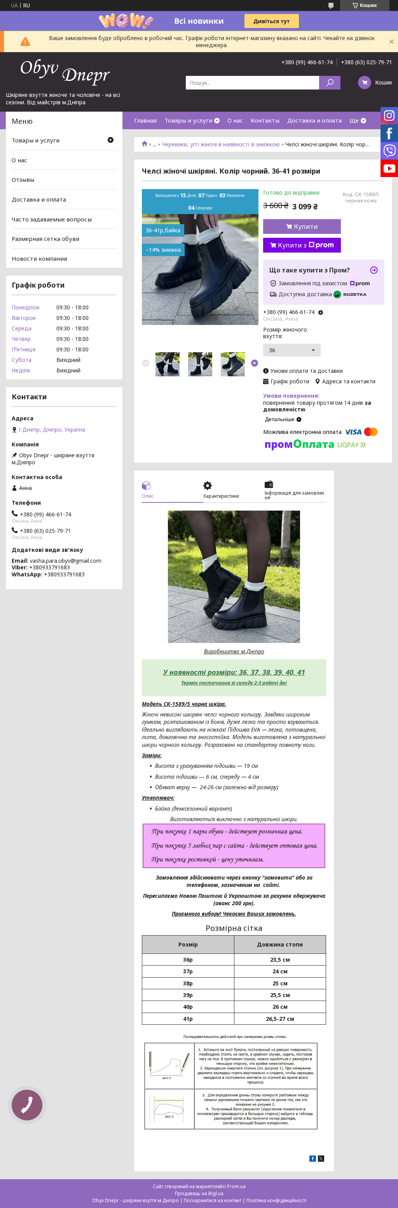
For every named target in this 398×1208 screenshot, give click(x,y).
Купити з (292, 245)
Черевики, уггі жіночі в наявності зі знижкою (221, 144)
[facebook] (312, 1159)
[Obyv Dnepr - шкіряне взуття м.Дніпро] (64, 71)
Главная (145, 120)
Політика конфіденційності (276, 1200)
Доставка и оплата (314, 120)
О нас (235, 120)
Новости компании (39, 258)
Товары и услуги (188, 120)
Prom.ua (236, 1186)
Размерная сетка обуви (45, 238)
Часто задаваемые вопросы (52, 219)
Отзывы (23, 179)
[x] (321, 1159)
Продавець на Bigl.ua (199, 1193)
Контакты (265, 120)
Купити (306, 226)
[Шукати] (329, 83)
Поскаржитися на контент (212, 1200)
